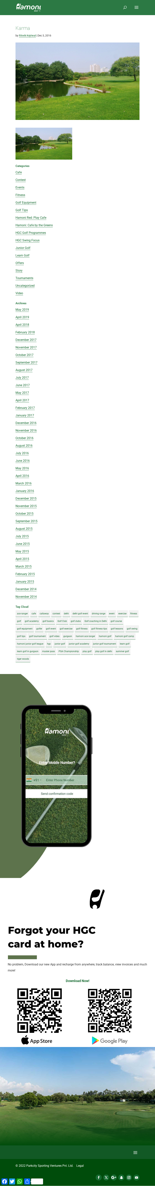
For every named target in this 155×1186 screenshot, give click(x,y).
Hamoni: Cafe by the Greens (34, 225)
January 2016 (25, 491)
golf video (55, 636)
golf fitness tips (99, 628)
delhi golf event (80, 613)
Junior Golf (23, 248)
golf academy (32, 621)
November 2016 (26, 430)
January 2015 (25, 581)
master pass (48, 651)
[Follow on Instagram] (129, 1177)
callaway (44, 613)
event (112, 613)
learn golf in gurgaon (27, 651)
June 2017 (23, 385)
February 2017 (25, 408)
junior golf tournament (104, 643)
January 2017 (25, 415)
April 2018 (22, 325)
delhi (66, 613)
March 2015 (24, 566)
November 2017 (26, 347)
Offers (20, 263)
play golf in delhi (103, 651)
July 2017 (22, 377)
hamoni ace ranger (85, 636)
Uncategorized (25, 285)
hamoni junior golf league (30, 643)
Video (19, 293)
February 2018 (25, 332)
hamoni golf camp (124, 636)
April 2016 (22, 476)
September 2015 (26, 521)
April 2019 (22, 317)
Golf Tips (22, 210)
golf (19, 621)
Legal (80, 1165)
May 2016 (22, 468)
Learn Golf (22, 255)
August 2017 (24, 370)
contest (56, 613)
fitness (133, 613)
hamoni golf (105, 636)
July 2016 (22, 453)
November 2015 (26, 506)
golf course (116, 621)
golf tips (21, 636)
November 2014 (26, 596)
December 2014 (26, 589)
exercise (122, 613)
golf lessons (117, 628)
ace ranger (22, 613)
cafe (34, 613)
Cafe (19, 172)
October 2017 (24, 355)
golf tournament (37, 636)
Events (20, 187)
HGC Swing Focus (28, 240)
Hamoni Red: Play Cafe (31, 217)
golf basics (48, 621)
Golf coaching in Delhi (95, 621)
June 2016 (23, 461)
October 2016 (24, 438)
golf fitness (82, 628)
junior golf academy (79, 643)
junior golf (60, 643)
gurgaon (67, 636)
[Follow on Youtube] (136, 1177)
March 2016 (24, 483)
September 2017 (26, 362)
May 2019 (22, 309)
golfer (39, 628)
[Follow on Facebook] (99, 1177)
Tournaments (24, 278)
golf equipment (25, 628)
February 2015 (25, 574)
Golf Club (62, 621)
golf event (51, 628)
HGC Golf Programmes (31, 233)
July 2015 (22, 536)
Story (19, 270)
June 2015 (23, 544)
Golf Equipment (26, 202)
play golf (87, 651)
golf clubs (76, 621)
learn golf (124, 643)
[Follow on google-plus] (114, 1177)
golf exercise (66, 628)
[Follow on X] (106, 1177)
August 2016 (24, 445)
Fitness (20, 195)
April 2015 (22, 559)
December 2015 (26, 498)
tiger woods (23, 659)
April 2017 (22, 400)
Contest (21, 180)
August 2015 (24, 528)
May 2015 (22, 551)
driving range (98, 613)
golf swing (132, 628)
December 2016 (26, 423)
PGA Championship (69, 651)
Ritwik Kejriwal (27, 35)
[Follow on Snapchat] (121, 1177)
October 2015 (24, 513)
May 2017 (22, 393)
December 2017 (26, 340)
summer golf (122, 651)
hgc (49, 643)
